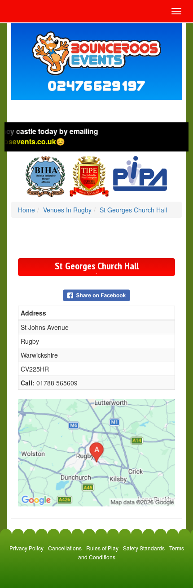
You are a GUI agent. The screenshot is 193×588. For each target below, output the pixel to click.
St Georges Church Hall (133, 209)
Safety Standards (144, 548)
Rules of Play (102, 548)
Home (26, 209)
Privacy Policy (26, 548)
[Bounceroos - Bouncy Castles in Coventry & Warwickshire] (96, 53)
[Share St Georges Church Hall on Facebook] (96, 294)
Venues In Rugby (67, 209)
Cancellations (65, 548)
